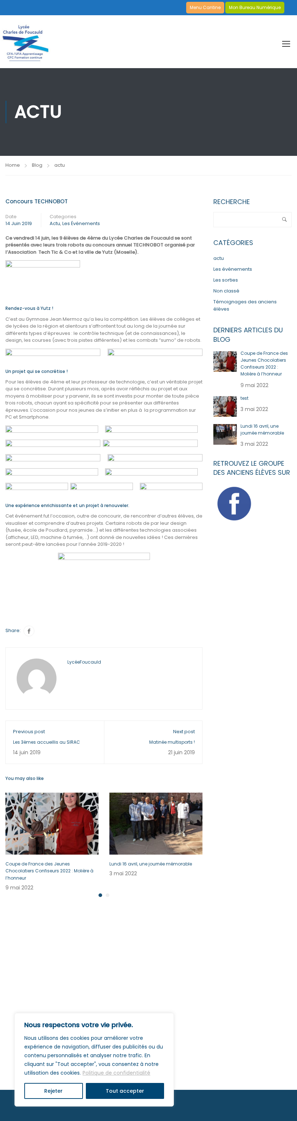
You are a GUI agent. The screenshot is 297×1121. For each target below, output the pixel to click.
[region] (94, 1060)
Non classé (226, 290)
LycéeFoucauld (84, 662)
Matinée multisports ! (172, 742)
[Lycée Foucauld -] (25, 40)
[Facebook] (29, 631)
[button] (100, 895)
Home (12, 165)
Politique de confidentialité (116, 1072)
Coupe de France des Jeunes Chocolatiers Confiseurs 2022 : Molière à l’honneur (49, 871)
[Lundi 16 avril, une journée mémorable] (155, 823)
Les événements (81, 223)
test (244, 398)
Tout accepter (125, 1091)
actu (59, 165)
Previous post (29, 731)
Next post (184, 731)
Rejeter (53, 1091)
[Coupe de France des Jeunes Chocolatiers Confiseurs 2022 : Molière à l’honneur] (52, 823)
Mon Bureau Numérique (255, 7)
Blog (37, 165)
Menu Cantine (205, 7)
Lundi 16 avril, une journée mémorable (150, 864)
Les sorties (225, 280)
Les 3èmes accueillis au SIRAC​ (46, 742)
